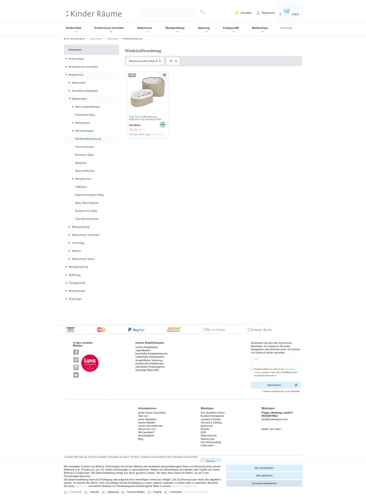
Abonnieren (274, 384)
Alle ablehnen (264, 475)
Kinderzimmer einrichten (109, 28)
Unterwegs (286, 28)
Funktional (175, 492)
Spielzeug (204, 28)
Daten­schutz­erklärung (184, 486)
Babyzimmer (144, 28)
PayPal (157, 492)
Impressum (81, 486)
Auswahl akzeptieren (264, 483)
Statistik (94, 492)
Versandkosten (157, 134)
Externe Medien (136, 492)
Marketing (113, 492)
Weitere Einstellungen (197, 492)
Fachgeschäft (231, 28)
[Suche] (203, 12)
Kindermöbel (73, 28)
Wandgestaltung (175, 28)
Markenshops (260, 28)
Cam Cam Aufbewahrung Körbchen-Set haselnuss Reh (145, 118)
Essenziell (75, 492)
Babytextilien (112, 39)
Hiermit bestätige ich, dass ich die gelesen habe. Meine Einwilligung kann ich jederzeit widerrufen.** (276, 372)
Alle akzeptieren (264, 467)
